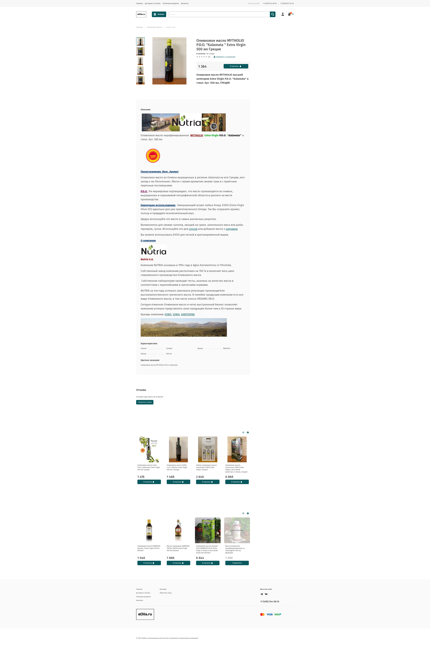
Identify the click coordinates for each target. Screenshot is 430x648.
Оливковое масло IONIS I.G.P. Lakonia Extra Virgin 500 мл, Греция (177, 467)
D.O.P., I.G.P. (170, 27)
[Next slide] (140, 81)
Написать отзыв (145, 402)
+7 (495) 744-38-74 (270, 3)
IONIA (176, 314)
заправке (232, 228)
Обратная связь (166, 593)
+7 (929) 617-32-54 (287, 3)
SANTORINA (188, 314)
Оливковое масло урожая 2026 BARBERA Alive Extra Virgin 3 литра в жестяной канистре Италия (207, 549)
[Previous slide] (150, 61)
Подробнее (237, 563)
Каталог (161, 14)
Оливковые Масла (154, 27)
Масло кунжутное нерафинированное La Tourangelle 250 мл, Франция (235, 549)
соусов (193, 228)
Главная (139, 3)
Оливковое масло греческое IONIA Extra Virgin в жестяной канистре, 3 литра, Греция (236, 468)
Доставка (163, 589)
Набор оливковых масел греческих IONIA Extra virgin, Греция (206, 467)
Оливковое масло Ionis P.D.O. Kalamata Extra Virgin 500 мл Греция (148, 467)
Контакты (185, 3)
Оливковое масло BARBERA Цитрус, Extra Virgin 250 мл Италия (148, 548)
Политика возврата (170, 3)
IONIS (168, 314)
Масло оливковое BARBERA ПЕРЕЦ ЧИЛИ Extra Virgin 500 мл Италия (178, 548)
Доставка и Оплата (152, 3)
